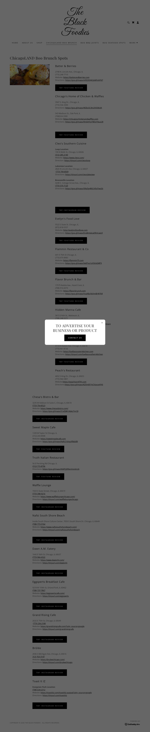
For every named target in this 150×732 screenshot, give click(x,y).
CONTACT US (75, 338)
